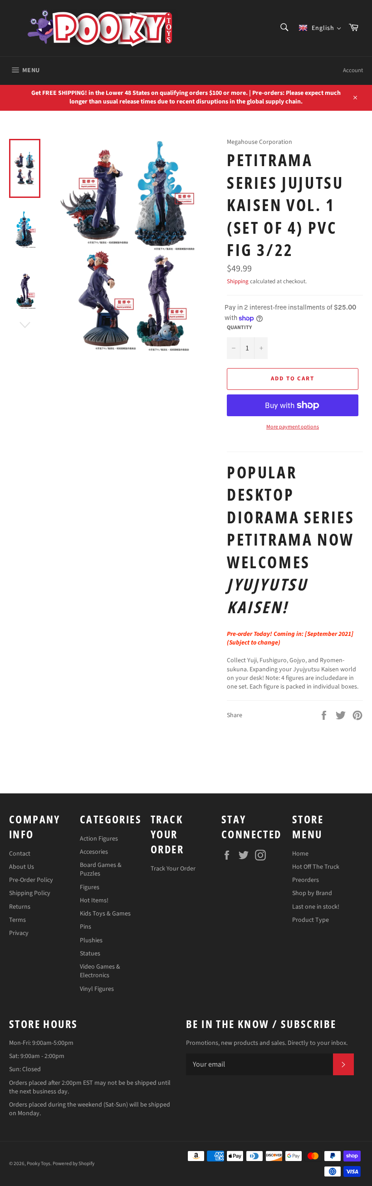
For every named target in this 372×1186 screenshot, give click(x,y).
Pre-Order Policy (31, 880)
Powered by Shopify (73, 1163)
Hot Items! (94, 900)
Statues (90, 953)
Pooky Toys (38, 1163)
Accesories (94, 851)
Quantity (239, 327)
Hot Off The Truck (315, 866)
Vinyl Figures (97, 989)
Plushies (91, 940)
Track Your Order (173, 868)
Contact (19, 853)
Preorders (305, 880)
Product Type (310, 920)
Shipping (238, 281)
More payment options (292, 427)
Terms (17, 920)
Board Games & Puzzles (101, 869)
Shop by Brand (312, 893)
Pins (85, 926)
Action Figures (99, 838)
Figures (89, 887)
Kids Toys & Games (105, 913)
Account (353, 70)
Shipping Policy (29, 893)
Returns (19, 906)
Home (300, 853)
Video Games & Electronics (100, 971)
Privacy (19, 933)
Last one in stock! (315, 906)
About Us (21, 866)
